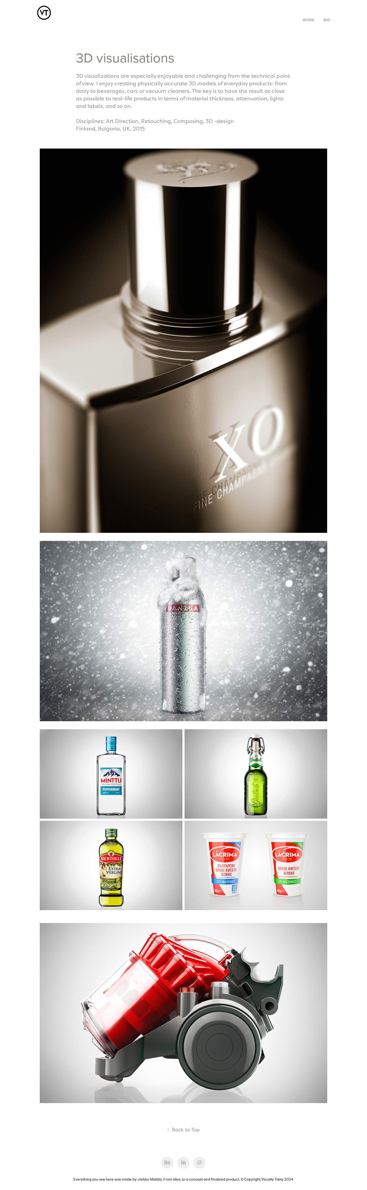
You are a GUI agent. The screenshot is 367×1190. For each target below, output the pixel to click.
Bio (326, 19)
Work (308, 19)
